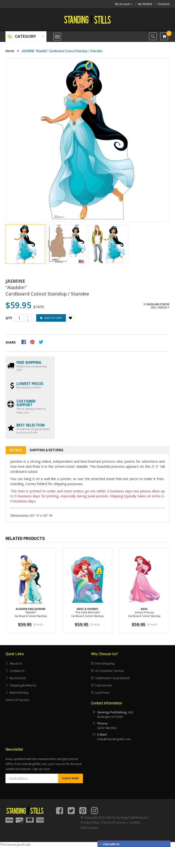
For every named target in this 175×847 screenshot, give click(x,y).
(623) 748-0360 (106, 728)
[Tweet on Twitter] (42, 341)
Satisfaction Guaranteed (111, 678)
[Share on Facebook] (25, 341)
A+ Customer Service (109, 671)
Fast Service (103, 685)
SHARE (10, 342)
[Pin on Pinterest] (34, 341)
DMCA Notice (89, 828)
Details (15, 450)
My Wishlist (145, 4)
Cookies (134, 822)
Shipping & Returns (46, 450)
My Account (17, 678)
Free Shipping (104, 663)
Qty (8, 318)
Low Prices (102, 692)
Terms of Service (17, 700)
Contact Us (16, 671)
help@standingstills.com (114, 739)
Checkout (163, 4)
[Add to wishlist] (70, 318)
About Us (15, 663)
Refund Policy (18, 692)
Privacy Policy (90, 822)
